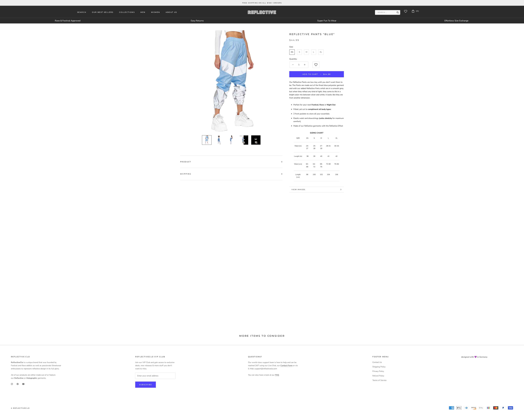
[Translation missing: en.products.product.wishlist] (315, 65)
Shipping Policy (378, 366)
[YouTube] (23, 384)
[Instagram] (12, 384)
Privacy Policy (378, 371)
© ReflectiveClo (20, 408)
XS (292, 52)
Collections (127, 12)
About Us (171, 12)
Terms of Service (379, 380)
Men (142, 12)
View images (298, 189)
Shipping (185, 174)
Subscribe (145, 385)
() (417, 11)
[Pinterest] (18, 384)
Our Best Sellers (102, 12)
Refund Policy (378, 375)
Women (155, 12)
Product (185, 162)
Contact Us (377, 362)
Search (81, 12)
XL (321, 52)
